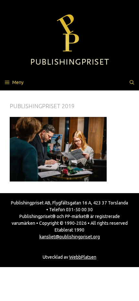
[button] (132, 82)
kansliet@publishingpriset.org (69, 236)
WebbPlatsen (82, 257)
